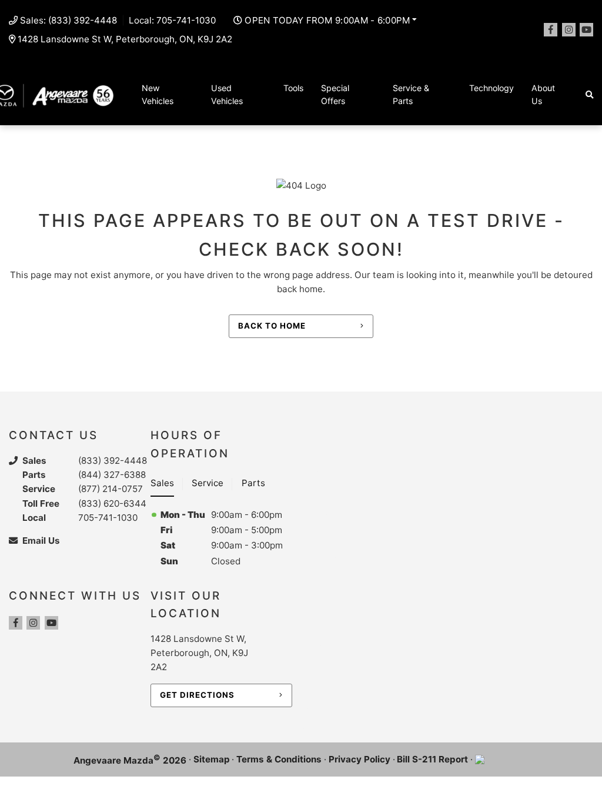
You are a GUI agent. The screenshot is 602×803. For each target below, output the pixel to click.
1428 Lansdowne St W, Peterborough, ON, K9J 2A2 (125, 39)
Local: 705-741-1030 (172, 20)
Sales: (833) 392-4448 (68, 20)
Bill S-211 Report (432, 759)
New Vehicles (157, 94)
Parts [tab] (253, 483)
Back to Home (272, 325)
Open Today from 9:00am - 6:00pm (327, 20)
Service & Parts (411, 94)
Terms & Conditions (279, 759)
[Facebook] (550, 29)
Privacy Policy (359, 759)
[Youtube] (586, 29)
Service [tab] (207, 483)
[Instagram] (569, 29)
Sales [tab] (162, 483)
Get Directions (197, 695)
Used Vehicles (227, 94)
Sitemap (211, 759)
